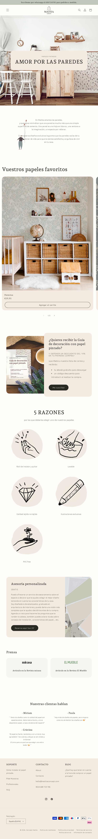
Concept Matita (32, 830)
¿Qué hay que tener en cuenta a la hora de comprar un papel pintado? (78, 773)
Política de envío (65, 832)
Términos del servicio (84, 830)
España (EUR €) (15, 821)
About (38, 770)
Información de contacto (83, 832)
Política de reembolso (48, 830)
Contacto (40, 775)
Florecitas (8, 295)
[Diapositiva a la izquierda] (43, 315)
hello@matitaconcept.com (47, 781)
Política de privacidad (66, 830)
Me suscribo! (59, 387)
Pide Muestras (12, 778)
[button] (7, 10)
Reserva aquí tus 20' (24, 628)
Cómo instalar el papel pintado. (16, 771)
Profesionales (12, 784)
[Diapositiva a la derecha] (54, 315)
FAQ (8, 789)
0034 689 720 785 (43, 787)
